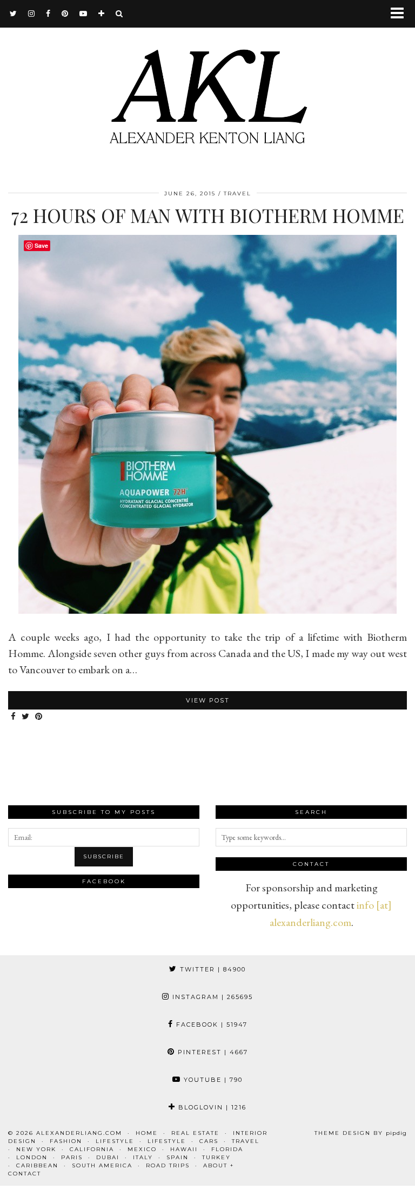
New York (36, 1149)
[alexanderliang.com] (207, 88)
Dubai (107, 1157)
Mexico (142, 1149)
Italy (143, 1157)
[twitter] (13, 13)
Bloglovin (211, 1107)
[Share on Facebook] (13, 716)
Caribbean (37, 1165)
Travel (237, 193)
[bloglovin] (101, 13)
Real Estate (195, 1133)
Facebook (210, 1024)
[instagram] (31, 13)
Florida (227, 1149)
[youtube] (83, 13)
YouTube (212, 1079)
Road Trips (168, 1165)
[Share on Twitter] (25, 716)
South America (102, 1165)
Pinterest (211, 1052)
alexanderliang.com (79, 1133)
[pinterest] (65, 13)
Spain (177, 1157)
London (32, 1157)
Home (147, 1133)
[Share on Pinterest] (38, 716)
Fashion (66, 1141)
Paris (72, 1157)
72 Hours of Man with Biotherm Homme (207, 215)
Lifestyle (115, 1141)
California (92, 1149)
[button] (400, 14)
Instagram (211, 997)
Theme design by (360, 1133)
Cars (208, 1141)
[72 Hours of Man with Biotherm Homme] (207, 610)
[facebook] (48, 13)
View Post (208, 700)
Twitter (211, 969)
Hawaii (184, 1149)
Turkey (216, 1157)
